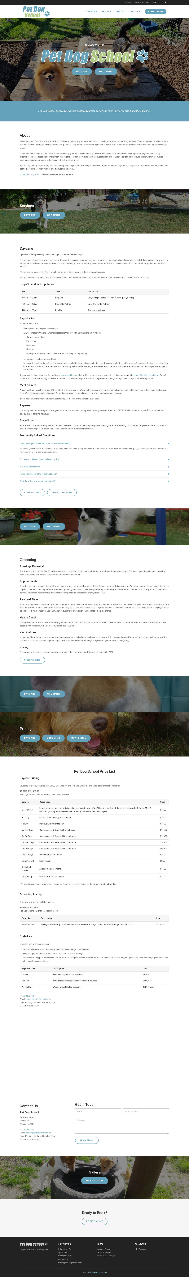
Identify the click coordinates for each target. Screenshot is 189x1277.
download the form (70, 375)
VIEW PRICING (32, 492)
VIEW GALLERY (95, 1180)
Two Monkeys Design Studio (97, 1272)
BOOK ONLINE (155, 11)
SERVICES (91, 11)
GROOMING (106, 71)
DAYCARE (82, 71)
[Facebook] (165, 2)
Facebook (143, 1249)
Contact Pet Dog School (30, 174)
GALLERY (136, 11)
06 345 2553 (156, 2)
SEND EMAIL (87, 1140)
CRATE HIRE (78, 738)
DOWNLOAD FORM (62, 492)
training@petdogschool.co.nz (146, 375)
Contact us (160, 924)
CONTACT (121, 11)
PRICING (106, 11)
